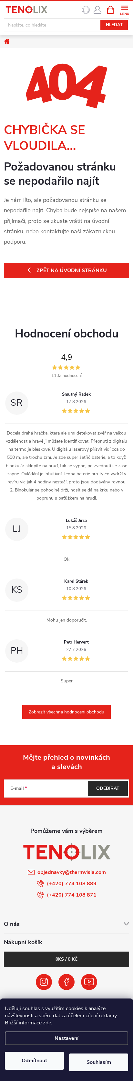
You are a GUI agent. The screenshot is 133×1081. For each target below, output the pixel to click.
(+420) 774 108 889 (72, 883)
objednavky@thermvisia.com (71, 872)
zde (47, 1022)
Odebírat (107, 788)
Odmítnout (34, 1060)
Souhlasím (99, 1062)
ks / (66, 959)
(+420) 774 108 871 (72, 895)
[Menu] (124, 9)
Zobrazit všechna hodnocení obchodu (66, 712)
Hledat (114, 25)
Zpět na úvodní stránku (71, 270)
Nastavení (66, 1038)
